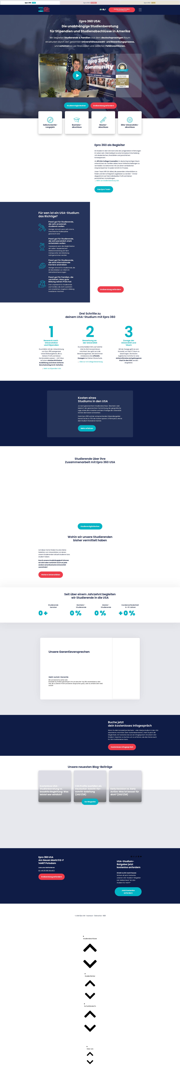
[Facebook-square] (131, 856)
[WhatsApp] (100, 9)
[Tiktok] (136, 856)
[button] (77, 75)
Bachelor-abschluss (77, 126)
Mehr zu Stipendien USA (52, 368)
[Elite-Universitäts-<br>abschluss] (130, 120)
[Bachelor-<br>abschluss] (77, 120)
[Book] (103, 9)
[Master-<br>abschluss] (103, 120)
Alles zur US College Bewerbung (91, 362)
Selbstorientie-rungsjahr (50, 126)
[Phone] (105, 9)
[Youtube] (141, 856)
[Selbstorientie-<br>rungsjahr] (50, 120)
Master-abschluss (103, 126)
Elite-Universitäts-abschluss (130, 126)
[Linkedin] (138, 856)
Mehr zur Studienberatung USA (107, 180)
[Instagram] (102, 9)
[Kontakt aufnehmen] (140, 9)
